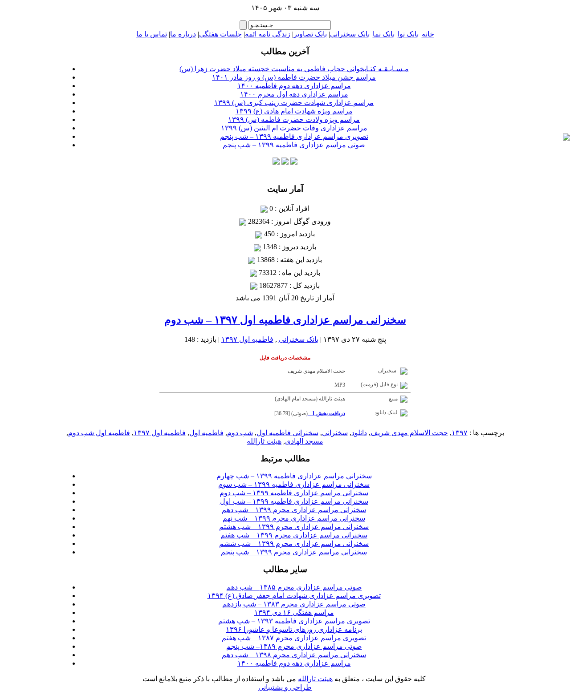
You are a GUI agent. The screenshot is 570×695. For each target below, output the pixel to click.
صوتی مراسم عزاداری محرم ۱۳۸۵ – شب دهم (294, 587)
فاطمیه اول (206, 432)
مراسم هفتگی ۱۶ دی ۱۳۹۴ (294, 612)
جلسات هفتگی (220, 34)
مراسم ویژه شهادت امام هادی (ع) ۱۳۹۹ (294, 111)
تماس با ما (151, 34)
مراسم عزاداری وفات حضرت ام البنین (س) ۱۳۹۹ (294, 128)
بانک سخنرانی (350, 34)
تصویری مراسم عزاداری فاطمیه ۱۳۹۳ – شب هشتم (294, 621)
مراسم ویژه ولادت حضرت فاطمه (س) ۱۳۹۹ (294, 119)
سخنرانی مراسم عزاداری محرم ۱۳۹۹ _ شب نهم (294, 518)
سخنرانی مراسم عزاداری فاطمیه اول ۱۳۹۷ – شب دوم (285, 320)
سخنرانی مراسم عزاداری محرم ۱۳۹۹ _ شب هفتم (293, 535)
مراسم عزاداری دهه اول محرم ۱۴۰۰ (294, 94)
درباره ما (183, 34)
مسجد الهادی (304, 441)
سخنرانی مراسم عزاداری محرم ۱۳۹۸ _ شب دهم (294, 655)
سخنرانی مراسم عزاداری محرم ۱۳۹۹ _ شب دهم (294, 509)
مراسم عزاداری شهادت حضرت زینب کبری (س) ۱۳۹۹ (294, 102)
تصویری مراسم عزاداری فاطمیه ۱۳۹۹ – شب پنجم (294, 136)
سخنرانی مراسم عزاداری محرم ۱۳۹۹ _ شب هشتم (294, 526)
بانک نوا (408, 34)
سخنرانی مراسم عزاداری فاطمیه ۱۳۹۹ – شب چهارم (294, 476)
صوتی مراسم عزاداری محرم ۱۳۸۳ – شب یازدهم (294, 604)
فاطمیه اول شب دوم (99, 432)
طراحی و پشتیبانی (285, 687)
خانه (428, 34)
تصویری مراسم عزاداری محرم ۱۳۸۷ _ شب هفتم (294, 638)
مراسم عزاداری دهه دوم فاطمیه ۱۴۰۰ (294, 85)
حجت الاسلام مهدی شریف (409, 432)
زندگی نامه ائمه (267, 34)
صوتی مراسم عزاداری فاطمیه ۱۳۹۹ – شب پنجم (294, 145)
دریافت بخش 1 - (326, 413)
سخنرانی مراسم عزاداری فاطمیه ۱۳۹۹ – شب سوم (294, 484)
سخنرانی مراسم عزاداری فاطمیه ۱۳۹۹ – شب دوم (294, 493)
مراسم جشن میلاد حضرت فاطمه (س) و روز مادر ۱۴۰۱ (294, 77)
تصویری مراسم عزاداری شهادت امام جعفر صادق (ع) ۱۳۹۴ (294, 595)
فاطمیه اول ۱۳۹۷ (247, 339)
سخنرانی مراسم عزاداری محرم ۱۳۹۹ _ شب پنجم (294, 552)
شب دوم (240, 432)
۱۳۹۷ (460, 432)
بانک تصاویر (310, 34)
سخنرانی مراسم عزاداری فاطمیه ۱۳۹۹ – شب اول (294, 501)
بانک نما (384, 34)
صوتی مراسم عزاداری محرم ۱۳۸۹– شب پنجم (294, 646)
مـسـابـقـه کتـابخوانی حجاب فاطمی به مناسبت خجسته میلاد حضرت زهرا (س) (294, 69)
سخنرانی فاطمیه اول (287, 432)
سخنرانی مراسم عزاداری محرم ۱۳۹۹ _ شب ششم (294, 543)
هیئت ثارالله (264, 441)
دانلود (359, 432)
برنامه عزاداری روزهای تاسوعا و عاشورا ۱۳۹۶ (294, 629)
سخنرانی (335, 432)
